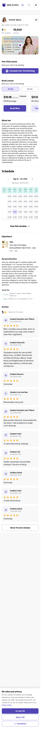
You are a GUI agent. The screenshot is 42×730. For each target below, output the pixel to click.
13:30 (9, 212)
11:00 (36, 207)
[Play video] (20, 45)
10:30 (36, 201)
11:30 (36, 212)
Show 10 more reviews (20, 528)
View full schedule (18, 226)
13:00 (9, 207)
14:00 (9, 217)
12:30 (9, 201)
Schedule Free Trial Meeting (22, 71)
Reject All (20, 717)
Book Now (14, 108)
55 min (30, 89)
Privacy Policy (7, 705)
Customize (21, 723)
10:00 (36, 196)
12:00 (9, 196)
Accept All (20, 711)
